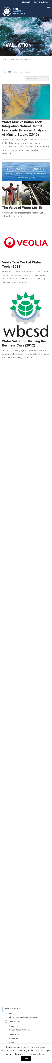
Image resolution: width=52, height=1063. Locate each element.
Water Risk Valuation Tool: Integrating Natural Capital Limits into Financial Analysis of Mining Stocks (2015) (24, 128)
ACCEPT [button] (26, 1058)
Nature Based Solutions (19, 1030)
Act (10, 1013)
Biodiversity (14, 1022)
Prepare (12, 1034)
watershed (13, 1038)
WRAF (11, 1042)
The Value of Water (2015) (22, 208)
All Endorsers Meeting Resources (23, 1017)
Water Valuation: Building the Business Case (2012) (24, 343)
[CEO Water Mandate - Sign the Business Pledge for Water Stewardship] (14, 12)
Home (4, 59)
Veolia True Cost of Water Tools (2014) (21, 264)
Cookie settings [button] (37, 1054)
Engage (12, 1026)
